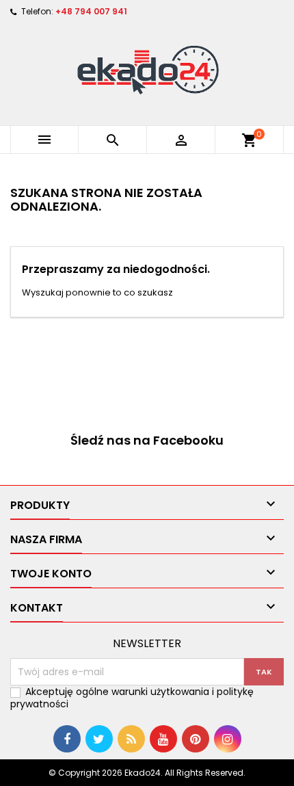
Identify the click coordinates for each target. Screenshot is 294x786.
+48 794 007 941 (91, 11)
